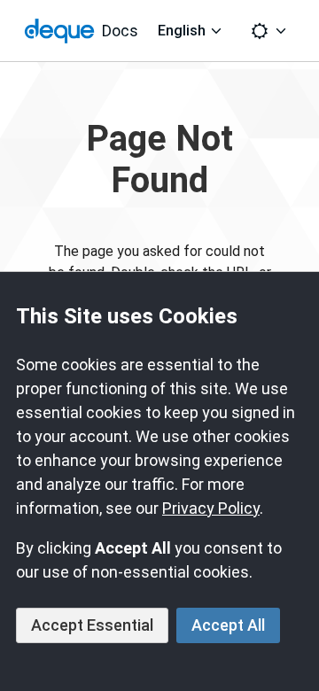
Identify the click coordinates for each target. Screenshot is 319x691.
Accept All (228, 625)
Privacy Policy (211, 508)
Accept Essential (92, 625)
